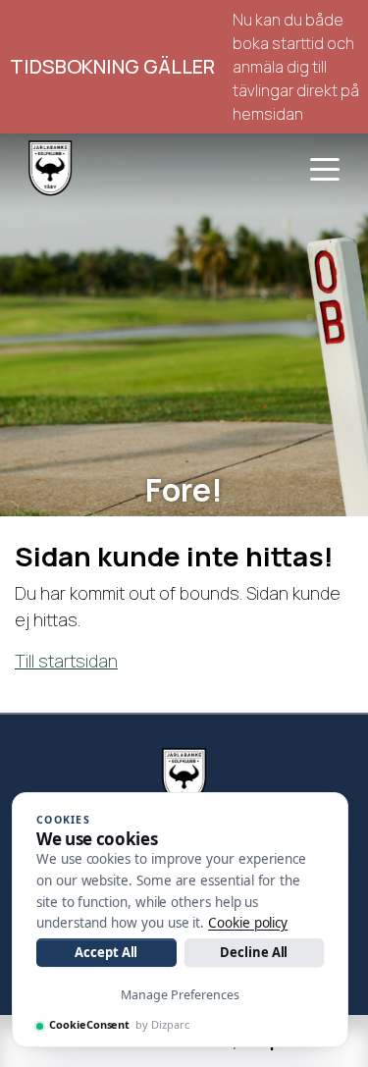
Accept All (106, 952)
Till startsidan (66, 660)
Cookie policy (248, 923)
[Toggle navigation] (324, 168)
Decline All (254, 952)
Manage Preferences (180, 995)
